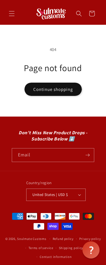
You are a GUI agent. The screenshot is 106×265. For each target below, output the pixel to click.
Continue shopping (53, 89)
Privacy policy (90, 239)
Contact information (56, 257)
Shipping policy (71, 248)
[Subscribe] (87, 155)
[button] (11, 13)
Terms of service (41, 248)
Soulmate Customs (31, 239)
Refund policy (63, 239)
